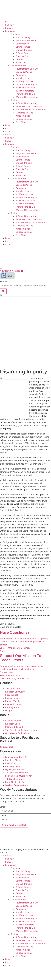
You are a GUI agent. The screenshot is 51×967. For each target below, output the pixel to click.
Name (3, 815)
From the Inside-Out (25, 94)
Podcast (9, 28)
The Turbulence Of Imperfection (31, 109)
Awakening (21, 75)
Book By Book (23, 56)
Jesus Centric (22, 62)
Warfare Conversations (27, 97)
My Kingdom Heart (25, 81)
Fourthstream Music (25, 87)
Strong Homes (23, 46)
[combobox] (25, 285)
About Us (10, 131)
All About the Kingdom (27, 84)
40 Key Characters (25, 90)
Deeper (19, 59)
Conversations (17, 65)
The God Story (23, 37)
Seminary (9, 25)
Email (2, 807)
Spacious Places (24, 72)
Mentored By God (24, 112)
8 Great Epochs (23, 53)
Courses (14, 34)
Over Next (21, 122)
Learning (9, 31)
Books (13, 100)
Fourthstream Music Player (18, 775)
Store (8, 21)
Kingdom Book (23, 116)
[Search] (3, 291)
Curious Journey (24, 119)
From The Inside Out (15, 782)
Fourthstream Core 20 (27, 68)
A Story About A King (26, 103)
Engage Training (24, 50)
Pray (7, 128)
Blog (7, 125)
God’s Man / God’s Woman (29, 106)
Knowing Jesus (23, 78)
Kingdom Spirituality (26, 40)
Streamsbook (22, 43)
